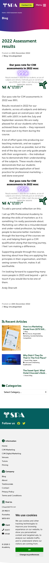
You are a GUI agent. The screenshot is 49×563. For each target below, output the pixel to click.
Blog (6, 56)
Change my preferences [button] (29, 555)
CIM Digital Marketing (11, 454)
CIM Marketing (8, 450)
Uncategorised (15, 56)
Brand (27, 360)
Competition (27, 338)
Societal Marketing (36, 336)
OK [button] (29, 550)
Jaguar (35, 360)
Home (4, 12)
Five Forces (28, 334)
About (4, 480)
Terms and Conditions (12, 496)
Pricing (5, 465)
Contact (5, 488)
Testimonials (7, 484)
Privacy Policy (8, 492)
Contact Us (27, 5)
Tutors (5, 461)
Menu (39, 5)
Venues (5, 457)
